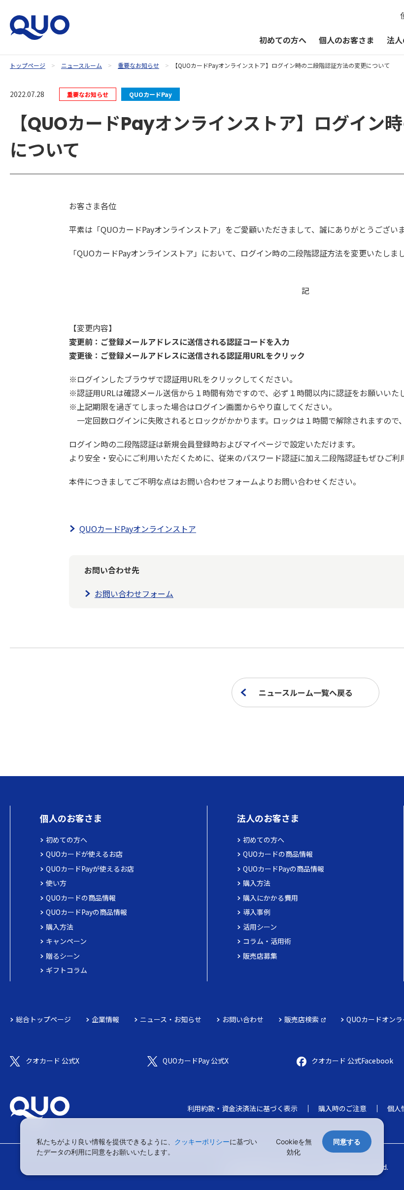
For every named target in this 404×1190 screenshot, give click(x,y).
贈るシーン (63, 956)
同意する (347, 1141)
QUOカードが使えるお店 (84, 854)
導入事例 (256, 912)
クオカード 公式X (52, 1060)
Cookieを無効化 (294, 1146)
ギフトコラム (66, 970)
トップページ (27, 65)
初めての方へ (282, 40)
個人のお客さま (346, 40)
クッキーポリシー (202, 1141)
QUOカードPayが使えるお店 (90, 869)
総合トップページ (43, 1019)
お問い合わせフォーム (134, 593)
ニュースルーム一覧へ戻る (306, 692)
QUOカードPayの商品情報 (86, 912)
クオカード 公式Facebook (352, 1060)
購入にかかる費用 (270, 898)
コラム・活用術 (267, 941)
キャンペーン (66, 941)
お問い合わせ (243, 1019)
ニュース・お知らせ (171, 1019)
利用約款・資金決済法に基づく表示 (242, 1108)
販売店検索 (301, 1019)
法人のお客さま (268, 818)
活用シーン (260, 927)
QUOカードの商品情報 (81, 898)
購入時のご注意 (342, 1108)
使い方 (56, 883)
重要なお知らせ (138, 65)
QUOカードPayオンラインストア (137, 528)
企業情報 (105, 1019)
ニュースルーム (81, 65)
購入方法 (59, 927)
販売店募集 (260, 956)
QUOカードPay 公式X (196, 1060)
